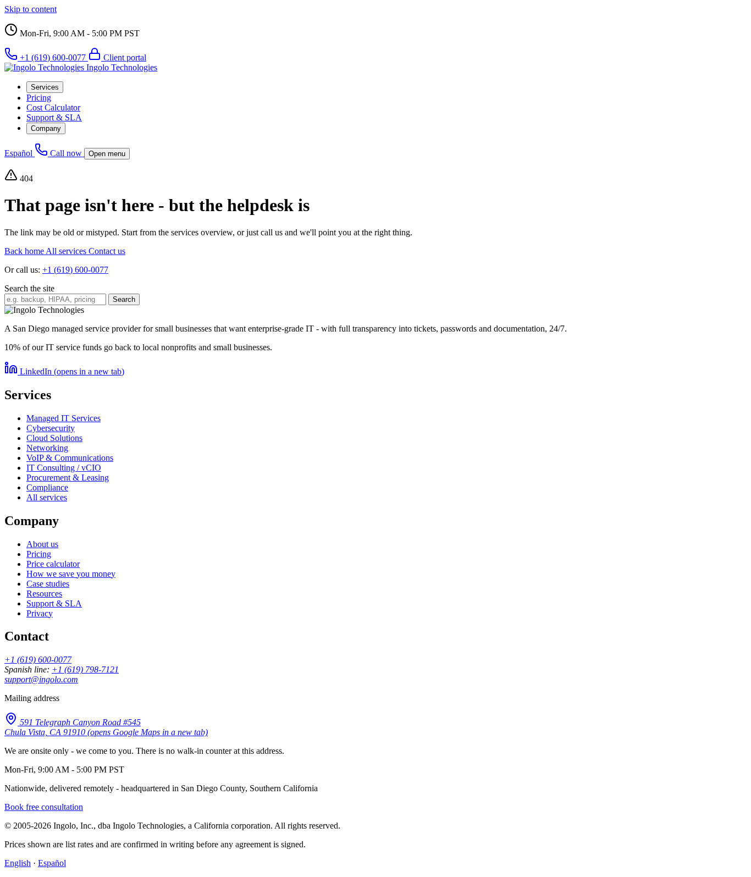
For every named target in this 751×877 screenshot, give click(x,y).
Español (19, 153)
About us (42, 544)
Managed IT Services (63, 418)
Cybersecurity (50, 428)
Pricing (38, 97)
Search (124, 299)
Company (46, 128)
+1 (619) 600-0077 (75, 269)
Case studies (47, 583)
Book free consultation (43, 807)
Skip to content (30, 9)
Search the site (29, 288)
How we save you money (70, 573)
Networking (47, 448)
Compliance (47, 487)
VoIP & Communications (69, 457)
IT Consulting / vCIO (63, 467)
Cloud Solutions (54, 438)
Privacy (39, 613)
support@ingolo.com (41, 679)
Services (45, 87)
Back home (25, 251)
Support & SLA (54, 117)
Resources (44, 593)
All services (67, 251)
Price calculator (53, 564)
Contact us (107, 251)
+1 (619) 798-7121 (85, 669)
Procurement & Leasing (67, 477)
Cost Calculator (53, 107)
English (17, 863)
